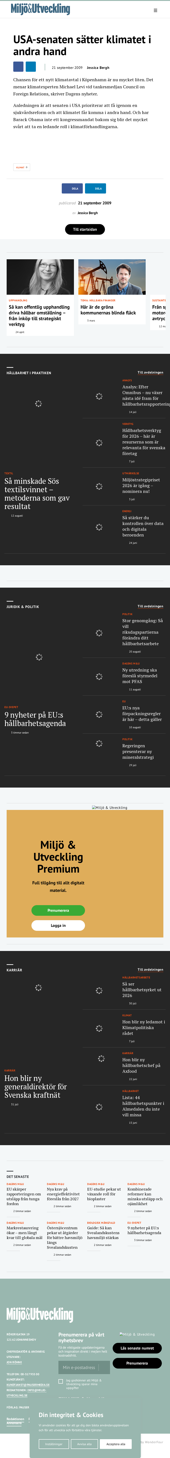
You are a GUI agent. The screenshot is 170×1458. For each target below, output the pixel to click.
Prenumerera (58, 910)
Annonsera (14, 1423)
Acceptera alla (115, 1444)
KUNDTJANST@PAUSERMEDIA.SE (28, 1385)
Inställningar (53, 1444)
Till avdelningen (150, 372)
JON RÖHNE (14, 1362)
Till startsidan (85, 229)
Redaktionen (15, 1419)
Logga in (58, 925)
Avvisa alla (84, 1444)
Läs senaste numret (137, 1348)
